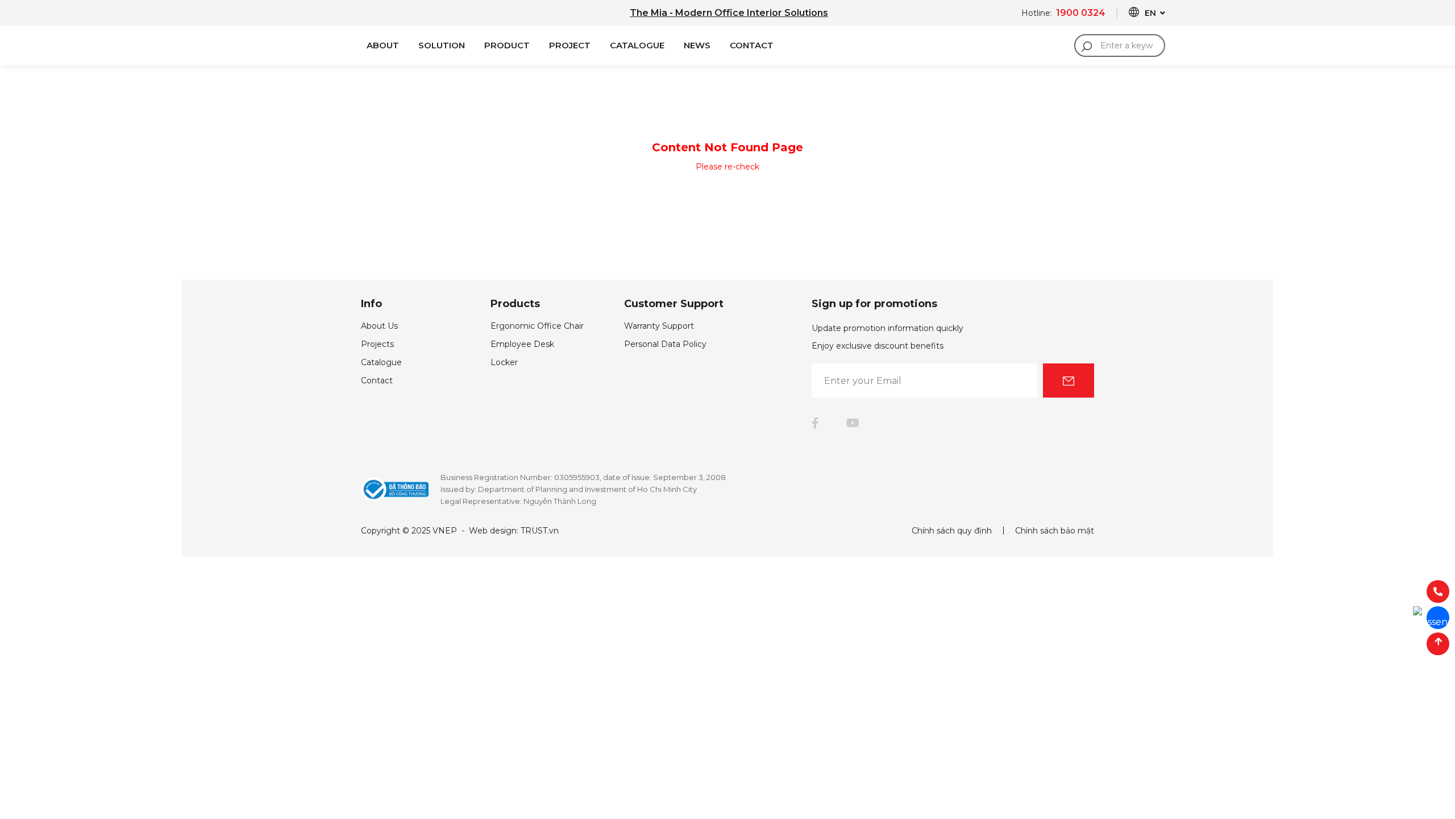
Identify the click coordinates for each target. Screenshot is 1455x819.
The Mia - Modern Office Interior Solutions (729, 12)
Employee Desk (522, 344)
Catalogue (637, 45)
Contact (752, 45)
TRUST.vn (540, 531)
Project (570, 45)
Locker (504, 362)
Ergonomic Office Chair (537, 326)
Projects (377, 344)
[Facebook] (815, 423)
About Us (379, 326)
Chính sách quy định (952, 531)
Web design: (493, 531)
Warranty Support (659, 326)
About (383, 45)
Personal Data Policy (665, 344)
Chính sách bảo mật (1054, 531)
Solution (441, 45)
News (697, 45)
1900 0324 (1080, 12)
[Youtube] (852, 423)
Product (507, 45)
